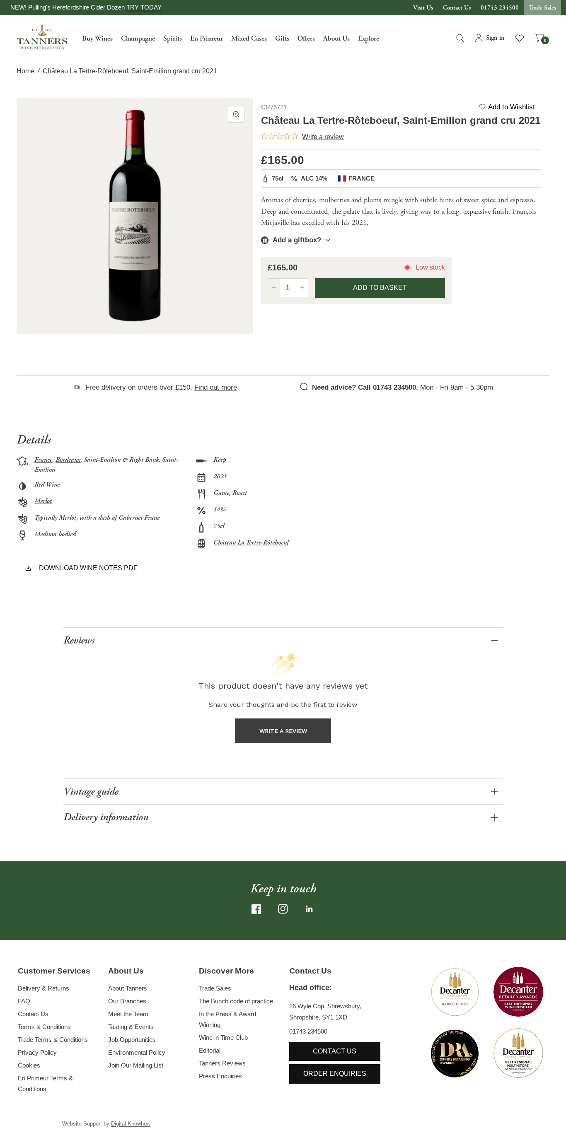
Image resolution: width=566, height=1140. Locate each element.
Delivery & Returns (43, 988)
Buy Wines (97, 38)
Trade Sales (542, 8)
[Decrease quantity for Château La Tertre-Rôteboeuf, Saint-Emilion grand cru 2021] (274, 288)
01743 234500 (500, 8)
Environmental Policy (136, 1052)
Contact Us (457, 8)
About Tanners (127, 988)
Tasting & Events (131, 1026)
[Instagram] (283, 909)
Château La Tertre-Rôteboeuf (251, 543)
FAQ (24, 1001)
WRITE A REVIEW (283, 731)
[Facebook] (256, 909)
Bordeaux (68, 460)
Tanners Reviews (222, 1063)
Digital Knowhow (130, 1124)
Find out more (215, 387)
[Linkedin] (309, 909)
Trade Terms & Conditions (53, 1039)
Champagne (138, 38)
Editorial (209, 1050)
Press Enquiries (220, 1076)
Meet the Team (128, 1013)
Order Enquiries (334, 1073)
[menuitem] (97, 38)
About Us (336, 38)
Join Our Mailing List (135, 1065)
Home (25, 71)
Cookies (29, 1065)
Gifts (282, 38)
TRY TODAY (144, 7)
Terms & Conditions (44, 1026)
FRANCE (361, 178)
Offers (306, 38)
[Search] (460, 38)
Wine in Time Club (223, 1037)
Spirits (172, 38)
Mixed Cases (249, 38)
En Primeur (206, 38)
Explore (368, 38)
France (43, 460)
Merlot (43, 501)
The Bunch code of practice (236, 1001)
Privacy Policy (37, 1052)
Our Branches (127, 1001)
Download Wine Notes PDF (88, 567)
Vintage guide (90, 792)
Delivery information (105, 817)
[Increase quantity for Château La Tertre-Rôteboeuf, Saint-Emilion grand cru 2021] (302, 288)
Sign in (495, 38)
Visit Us (423, 8)
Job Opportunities (132, 1039)
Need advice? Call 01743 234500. (365, 387)
